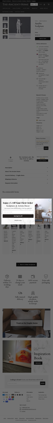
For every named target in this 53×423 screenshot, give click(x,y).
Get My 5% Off (18, 216)
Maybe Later (18, 220)
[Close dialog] (50, 200)
